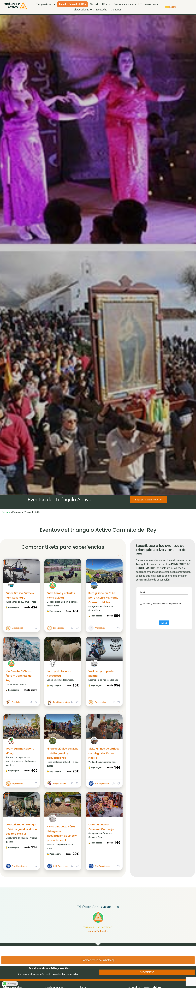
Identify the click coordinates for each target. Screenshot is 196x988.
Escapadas (101, 9)
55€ (117, 616)
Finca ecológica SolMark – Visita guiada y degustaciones (62, 753)
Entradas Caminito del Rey (72, 4)
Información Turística (98, 931)
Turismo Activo (147, 4)
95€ (117, 685)
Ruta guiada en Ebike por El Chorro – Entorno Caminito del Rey (103, 597)
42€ (34, 607)
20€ (75, 771)
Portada (5, 511)
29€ (34, 847)
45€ (75, 611)
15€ (75, 685)
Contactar (116, 9)
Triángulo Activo (97, 927)
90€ (34, 771)
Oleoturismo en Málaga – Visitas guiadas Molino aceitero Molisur (21, 829)
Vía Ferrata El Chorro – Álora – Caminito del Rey (20, 675)
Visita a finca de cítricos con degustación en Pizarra (103, 753)
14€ (117, 767)
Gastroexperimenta (123, 4)
